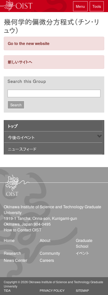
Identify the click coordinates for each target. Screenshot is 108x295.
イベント (82, 253)
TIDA (7, 290)
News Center (15, 260)
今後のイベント (21, 137)
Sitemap (82, 290)
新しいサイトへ (20, 62)
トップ (13, 126)
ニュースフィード (22, 149)
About (45, 240)
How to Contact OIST (22, 230)
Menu (80, 6)
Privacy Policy (52, 290)
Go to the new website (28, 43)
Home (9, 240)
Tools (96, 6)
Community (50, 253)
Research (12, 253)
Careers (47, 260)
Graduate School (84, 243)
